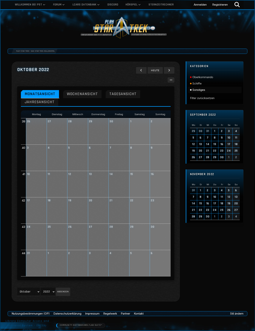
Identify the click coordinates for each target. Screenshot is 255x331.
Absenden (63, 291)
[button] (171, 80)
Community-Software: (81, 325)
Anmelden (200, 4)
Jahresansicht (40, 101)
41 (23, 174)
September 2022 (203, 115)
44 (23, 253)
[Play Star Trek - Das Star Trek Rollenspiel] (127, 28)
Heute (155, 70)
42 (23, 200)
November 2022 (202, 174)
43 (23, 227)
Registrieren (220, 4)
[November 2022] (169, 70)
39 (23, 121)
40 (23, 148)
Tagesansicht (122, 93)
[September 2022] (141, 70)
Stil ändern (236, 313)
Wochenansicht (82, 93)
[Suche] (237, 4)
